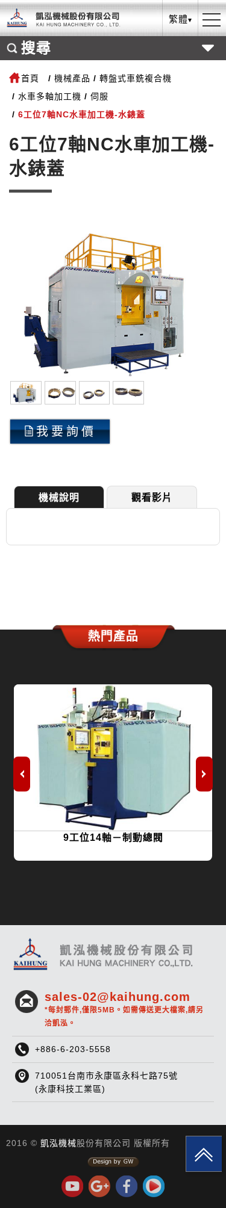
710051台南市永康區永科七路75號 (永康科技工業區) (106, 1082)
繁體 (181, 45)
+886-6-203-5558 (73, 1049)
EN (180, 63)
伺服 (99, 96)
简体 (181, 82)
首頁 (30, 78)
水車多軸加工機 (49, 96)
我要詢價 (66, 431)
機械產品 (72, 78)
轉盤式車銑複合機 (135, 78)
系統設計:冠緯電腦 (113, 1162)
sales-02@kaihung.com (124, 1008)
